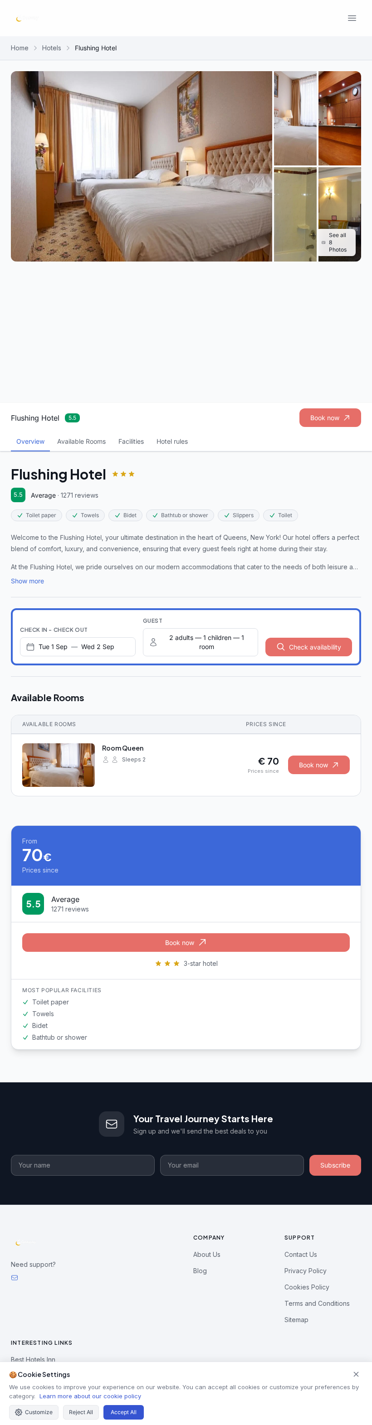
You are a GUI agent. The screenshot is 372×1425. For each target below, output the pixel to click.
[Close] (356, 1374)
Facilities (131, 441)
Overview (30, 441)
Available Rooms (81, 441)
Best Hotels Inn (33, 1359)
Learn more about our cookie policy (90, 1396)
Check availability (315, 647)
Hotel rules (172, 441)
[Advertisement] (186, 332)
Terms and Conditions (317, 1303)
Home (20, 48)
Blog (200, 1271)
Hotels (51, 48)
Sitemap (296, 1319)
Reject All (81, 1412)
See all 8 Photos (338, 242)
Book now (324, 418)
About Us (206, 1254)
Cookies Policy (306, 1287)
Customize (39, 1412)
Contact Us (300, 1254)
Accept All (124, 1412)
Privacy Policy (305, 1271)
